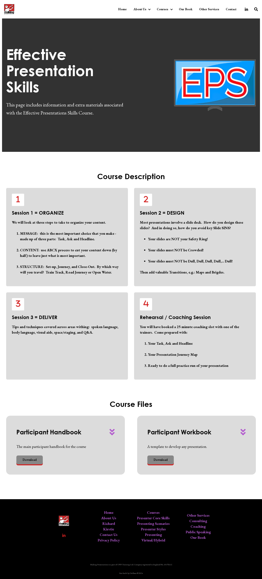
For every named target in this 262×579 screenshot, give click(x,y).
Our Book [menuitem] (198, 537)
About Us (139, 9)
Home (122, 9)
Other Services (209, 9)
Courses (162, 9)
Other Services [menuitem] (198, 515)
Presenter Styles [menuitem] (153, 529)
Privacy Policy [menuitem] (109, 540)
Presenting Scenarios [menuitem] (153, 523)
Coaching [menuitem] (198, 526)
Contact (231, 9)
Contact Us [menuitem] (108, 534)
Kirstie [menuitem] (108, 529)
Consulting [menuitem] (198, 520)
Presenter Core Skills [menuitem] (153, 518)
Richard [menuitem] (108, 523)
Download (30, 460)
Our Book (185, 9)
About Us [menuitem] (108, 518)
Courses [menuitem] (153, 512)
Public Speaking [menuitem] (198, 532)
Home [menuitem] (108, 512)
